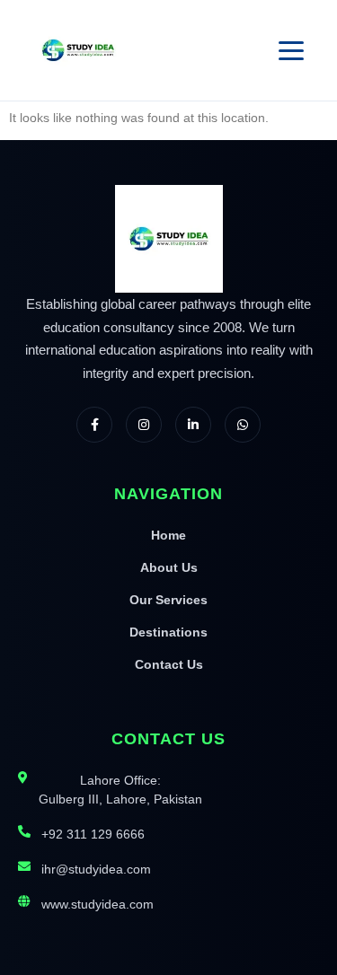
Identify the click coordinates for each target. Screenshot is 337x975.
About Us (169, 567)
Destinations (168, 632)
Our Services (168, 600)
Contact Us (169, 664)
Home (168, 535)
